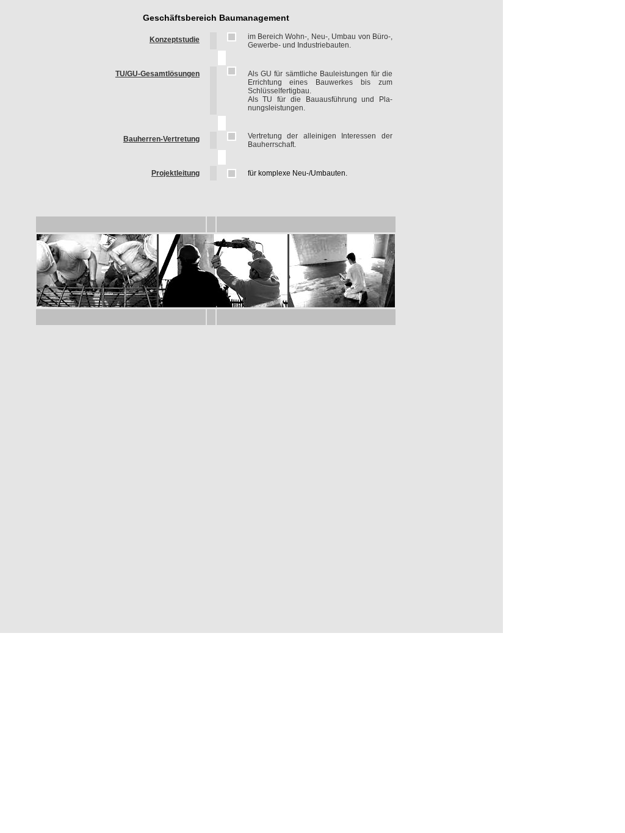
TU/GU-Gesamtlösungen (157, 74)
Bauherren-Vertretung (161, 139)
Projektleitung (175, 173)
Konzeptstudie (175, 39)
